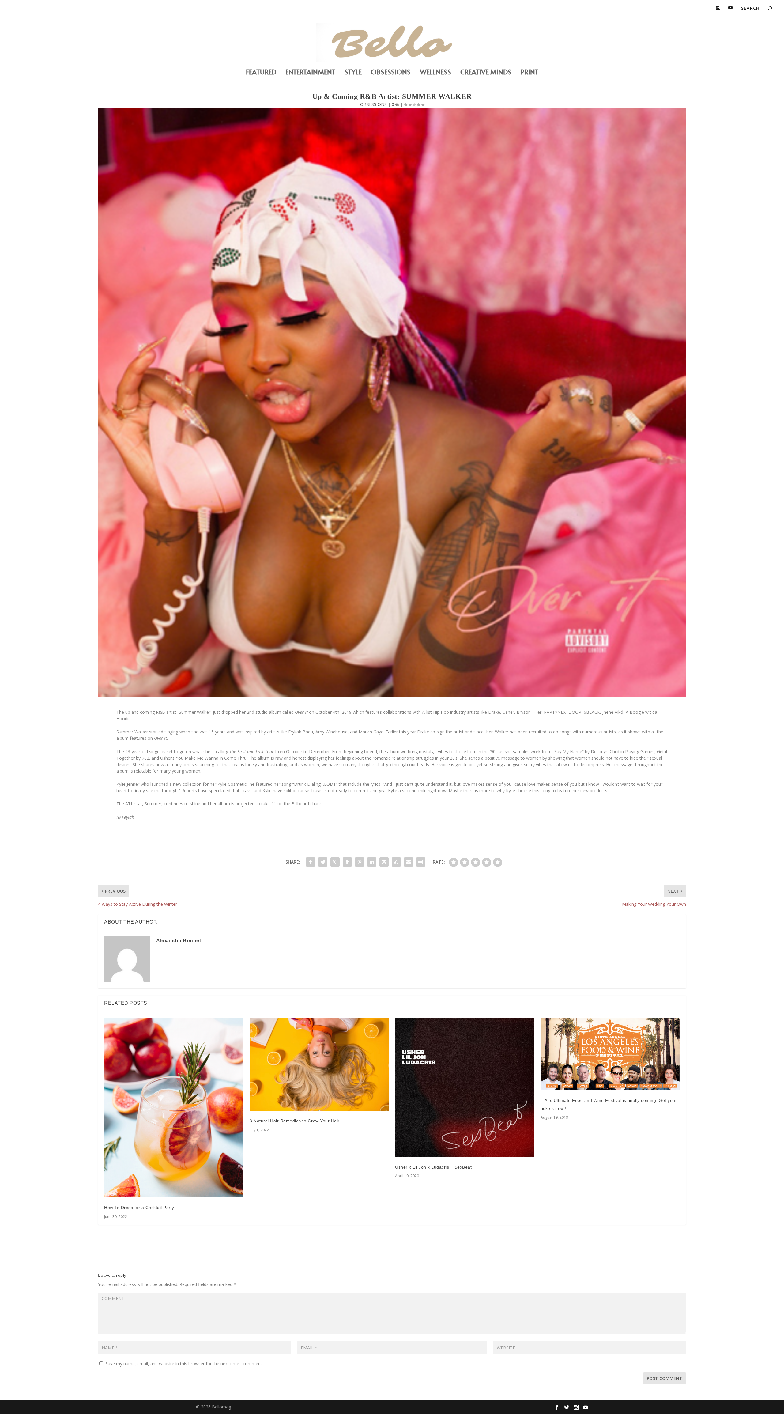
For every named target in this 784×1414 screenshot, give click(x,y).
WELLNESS (435, 72)
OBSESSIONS (391, 72)
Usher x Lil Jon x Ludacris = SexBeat (433, 1167)
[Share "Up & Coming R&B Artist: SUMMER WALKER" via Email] (408, 862)
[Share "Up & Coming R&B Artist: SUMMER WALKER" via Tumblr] (347, 862)
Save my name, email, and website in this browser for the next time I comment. (184, 1364)
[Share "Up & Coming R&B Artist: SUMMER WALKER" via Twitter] (323, 862)
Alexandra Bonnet (178, 940)
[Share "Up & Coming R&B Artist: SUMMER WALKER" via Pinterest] (359, 862)
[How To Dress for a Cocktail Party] (173, 1107)
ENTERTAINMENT (310, 72)
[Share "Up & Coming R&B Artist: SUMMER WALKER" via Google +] (335, 862)
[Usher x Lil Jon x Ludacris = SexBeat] (464, 1087)
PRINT (529, 72)
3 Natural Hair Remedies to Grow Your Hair (295, 1120)
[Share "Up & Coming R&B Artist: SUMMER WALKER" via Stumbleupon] (396, 862)
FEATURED (261, 72)
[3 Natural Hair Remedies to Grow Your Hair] (319, 1064)
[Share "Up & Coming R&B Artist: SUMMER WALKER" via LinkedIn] (372, 862)
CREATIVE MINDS (485, 72)
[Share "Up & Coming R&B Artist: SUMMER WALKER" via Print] (421, 862)
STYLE (353, 72)
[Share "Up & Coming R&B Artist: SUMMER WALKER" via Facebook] (310, 862)
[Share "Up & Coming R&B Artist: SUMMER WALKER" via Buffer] (384, 862)
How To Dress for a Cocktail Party (139, 1207)
